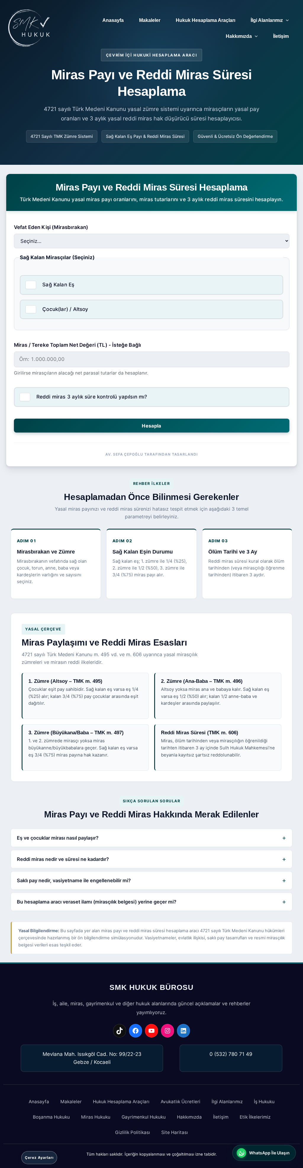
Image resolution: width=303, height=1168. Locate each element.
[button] (286, 20)
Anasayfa (113, 20)
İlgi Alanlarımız (267, 20)
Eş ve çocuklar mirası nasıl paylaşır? (58, 838)
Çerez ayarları (39, 1157)
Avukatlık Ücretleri (180, 1101)
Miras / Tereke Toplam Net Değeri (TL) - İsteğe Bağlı (77, 345)
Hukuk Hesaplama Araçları (205, 20)
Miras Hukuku (95, 1117)
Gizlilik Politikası (132, 1132)
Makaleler (149, 20)
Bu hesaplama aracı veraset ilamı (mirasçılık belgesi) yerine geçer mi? (96, 902)
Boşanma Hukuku (51, 1117)
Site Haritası (174, 1132)
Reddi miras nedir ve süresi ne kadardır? (63, 859)
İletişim (281, 36)
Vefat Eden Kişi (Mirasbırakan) (51, 227)
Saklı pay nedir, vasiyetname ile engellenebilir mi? (74, 880)
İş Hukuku (264, 1101)
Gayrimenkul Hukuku (144, 1117)
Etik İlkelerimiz (255, 1117)
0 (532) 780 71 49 (230, 1054)
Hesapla (151, 426)
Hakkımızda (239, 36)
